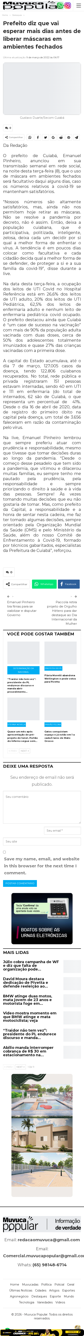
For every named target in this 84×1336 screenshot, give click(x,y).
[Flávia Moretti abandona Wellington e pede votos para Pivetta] (60, 653)
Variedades (45, 1302)
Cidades (40, 1290)
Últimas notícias (20, 1290)
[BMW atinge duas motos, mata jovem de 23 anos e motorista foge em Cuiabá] (72, 1000)
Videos (60, 1302)
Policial (59, 1284)
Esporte (55, 1296)
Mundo (69, 1296)
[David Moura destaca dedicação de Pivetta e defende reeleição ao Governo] (72, 983)
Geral (70, 1284)
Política (46, 1284)
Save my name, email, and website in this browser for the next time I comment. (42, 865)
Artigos (54, 1290)
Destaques (39, 1296)
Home (14, 1284)
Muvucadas (30, 1284)
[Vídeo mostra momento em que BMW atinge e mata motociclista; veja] (72, 1017)
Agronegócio (19, 1296)
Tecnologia (26, 1302)
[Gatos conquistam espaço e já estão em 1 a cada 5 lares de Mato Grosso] (60, 709)
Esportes (68, 1290)
